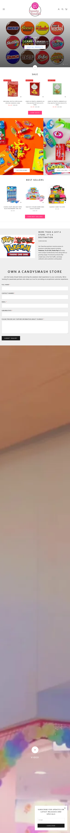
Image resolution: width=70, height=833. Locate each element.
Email (4, 302)
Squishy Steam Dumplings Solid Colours (35, 207)
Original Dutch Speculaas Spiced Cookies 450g (12, 102)
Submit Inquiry (10, 338)
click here (34, 45)
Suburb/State (7, 310)
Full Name (6, 284)
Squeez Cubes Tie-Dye (57, 207)
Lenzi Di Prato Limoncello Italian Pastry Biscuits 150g (35, 103)
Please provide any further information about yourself (23, 319)
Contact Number (8, 293)
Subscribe (51, 825)
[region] (35, 42)
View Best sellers (35, 216)
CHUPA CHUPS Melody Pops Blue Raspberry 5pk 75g (13, 207)
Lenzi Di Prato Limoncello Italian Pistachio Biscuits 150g (57, 103)
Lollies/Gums (21, 170)
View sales (35, 112)
